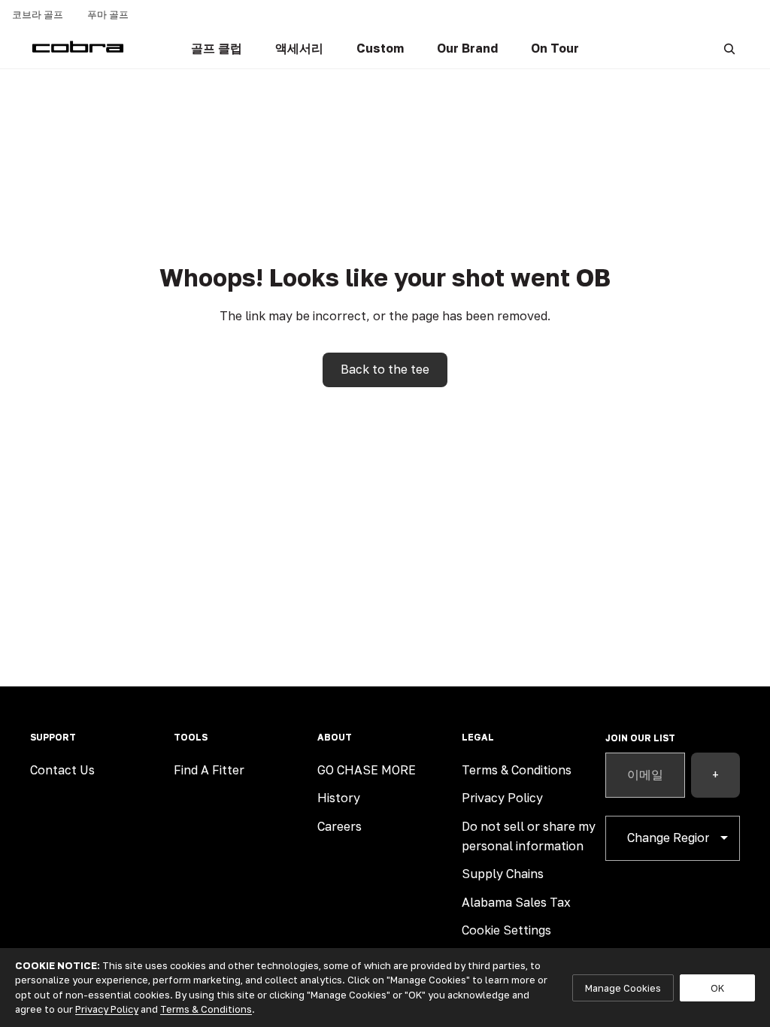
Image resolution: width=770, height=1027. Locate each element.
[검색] (729, 48)
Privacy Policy (502, 797)
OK (717, 988)
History (338, 797)
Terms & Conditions (516, 769)
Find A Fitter (209, 769)
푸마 (108, 14)
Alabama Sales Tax (516, 902)
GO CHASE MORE (366, 769)
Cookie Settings (506, 930)
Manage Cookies (623, 988)
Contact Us (62, 769)
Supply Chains (503, 873)
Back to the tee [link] (385, 369)
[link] (216, 48)
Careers (339, 826)
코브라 (37, 14)
